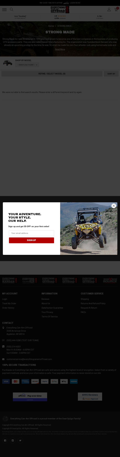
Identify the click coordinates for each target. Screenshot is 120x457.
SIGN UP (31, 240)
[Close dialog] (113, 205)
